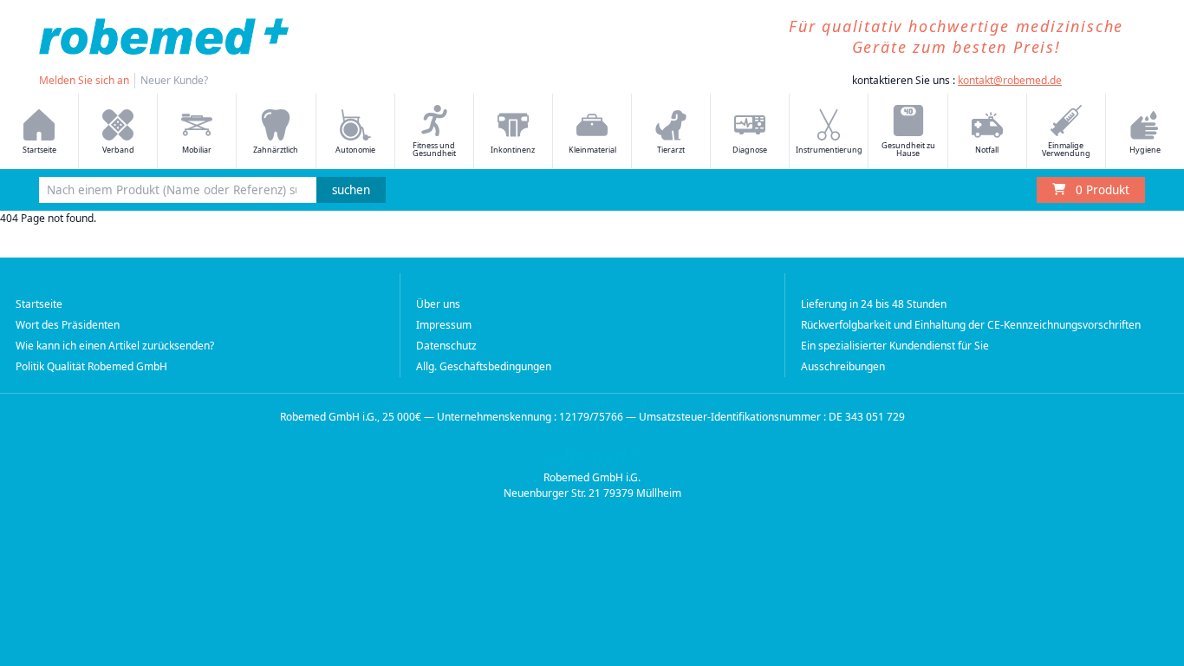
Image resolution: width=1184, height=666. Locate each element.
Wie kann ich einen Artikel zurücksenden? (115, 345)
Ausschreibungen (843, 366)
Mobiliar (196, 149)
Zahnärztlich (275, 149)
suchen (351, 190)
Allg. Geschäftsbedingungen (483, 366)
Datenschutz (446, 345)
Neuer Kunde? (174, 80)
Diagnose (749, 149)
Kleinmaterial (592, 149)
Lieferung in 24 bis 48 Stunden (874, 304)
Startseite (39, 149)
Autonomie (355, 149)
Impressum (444, 324)
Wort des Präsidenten (68, 324)
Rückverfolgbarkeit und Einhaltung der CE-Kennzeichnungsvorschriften (971, 324)
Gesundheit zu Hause (908, 149)
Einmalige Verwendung (1066, 149)
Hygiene (1145, 149)
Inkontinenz (513, 149)
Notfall (987, 149)
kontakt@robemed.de (1010, 80)
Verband (118, 149)
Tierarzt (671, 149)
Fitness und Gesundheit (434, 149)
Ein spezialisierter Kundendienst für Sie (895, 345)
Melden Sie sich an (84, 80)
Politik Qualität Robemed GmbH (91, 366)
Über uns (438, 304)
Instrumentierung (829, 149)
